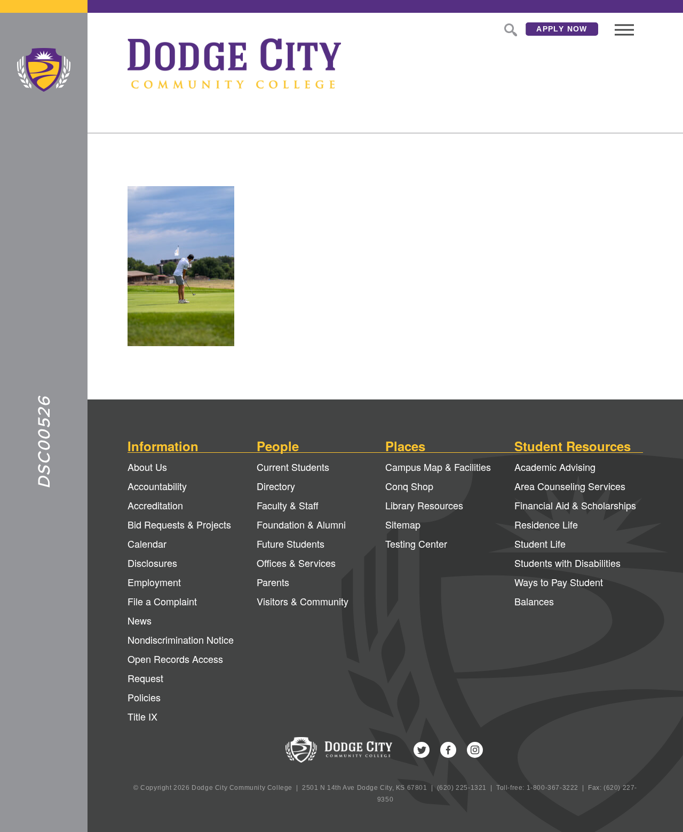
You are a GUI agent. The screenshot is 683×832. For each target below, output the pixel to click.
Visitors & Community (302, 601)
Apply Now (561, 29)
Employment (154, 582)
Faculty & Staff (288, 505)
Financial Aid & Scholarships (575, 505)
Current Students (293, 467)
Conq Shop (409, 486)
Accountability (157, 486)
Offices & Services (296, 563)
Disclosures (152, 563)
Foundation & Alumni (301, 524)
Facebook (448, 750)
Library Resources (424, 505)
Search (510, 29)
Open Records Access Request (175, 668)
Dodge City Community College (43, 70)
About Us (147, 467)
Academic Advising (554, 467)
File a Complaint (162, 601)
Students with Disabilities (567, 563)
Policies (144, 697)
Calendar (147, 543)
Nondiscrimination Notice (181, 639)
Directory (276, 486)
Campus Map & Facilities (438, 467)
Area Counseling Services (569, 486)
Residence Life (546, 524)
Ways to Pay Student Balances (558, 591)
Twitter (422, 750)
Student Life (540, 543)
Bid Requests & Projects (179, 524)
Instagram (475, 750)
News (140, 620)
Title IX (142, 716)
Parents (273, 582)
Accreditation (155, 505)
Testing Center (416, 543)
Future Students (290, 543)
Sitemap (402, 524)
